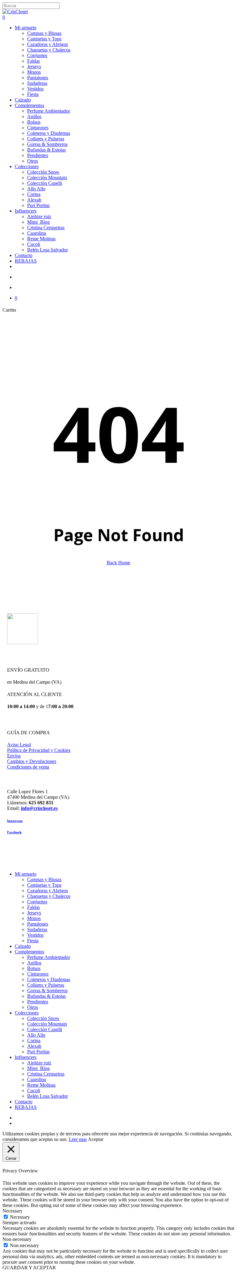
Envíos (14, 755)
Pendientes (37, 1001)
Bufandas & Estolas (46, 996)
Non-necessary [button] (16, 1239)
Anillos (34, 962)
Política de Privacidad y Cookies (38, 750)
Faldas (33, 907)
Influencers (25, 1057)
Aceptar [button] (95, 1139)
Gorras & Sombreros (47, 990)
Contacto (23, 1101)
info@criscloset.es (39, 808)
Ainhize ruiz (39, 1062)
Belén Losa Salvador (47, 1096)
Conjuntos (37, 901)
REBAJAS (26, 1107)
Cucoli (33, 1090)
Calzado (23, 946)
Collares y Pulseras (45, 985)
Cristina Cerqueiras (45, 1073)
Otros (32, 1007)
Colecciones (27, 1012)
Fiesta (33, 940)
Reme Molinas (41, 1085)
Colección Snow (43, 1018)
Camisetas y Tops (44, 885)
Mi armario (25, 874)
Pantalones (37, 924)
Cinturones (37, 974)
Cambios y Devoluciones (31, 761)
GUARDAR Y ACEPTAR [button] (29, 1267)
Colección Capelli (44, 1029)
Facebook (14, 832)
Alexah (34, 1046)
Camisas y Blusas (44, 879)
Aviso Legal (19, 744)
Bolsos (33, 968)
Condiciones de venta (28, 766)
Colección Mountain (47, 1023)
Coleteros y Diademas (48, 979)
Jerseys (34, 912)
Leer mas (78, 1139)
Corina (33, 1040)
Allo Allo (36, 1035)
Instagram (15, 821)
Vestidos (35, 935)
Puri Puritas (38, 1051)
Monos (34, 918)
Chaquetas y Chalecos (48, 896)
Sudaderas (37, 929)
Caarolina (36, 1079)
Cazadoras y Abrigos (47, 890)
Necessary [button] (12, 1210)
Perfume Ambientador (48, 957)
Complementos (29, 951)
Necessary (20, 1217)
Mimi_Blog (38, 1068)
